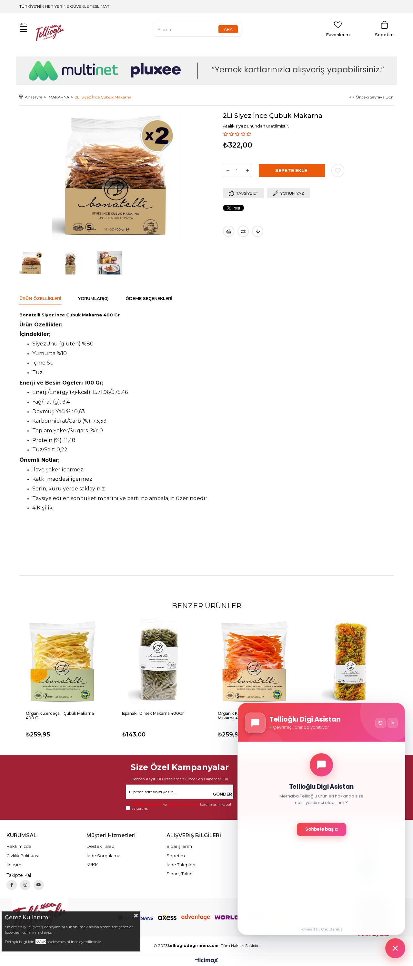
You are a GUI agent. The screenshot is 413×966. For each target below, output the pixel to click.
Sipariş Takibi (180, 873)
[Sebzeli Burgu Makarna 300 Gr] (350, 661)
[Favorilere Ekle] (337, 170)
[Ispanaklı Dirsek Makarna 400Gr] (159, 661)
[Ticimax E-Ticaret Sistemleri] (206, 961)
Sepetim (175, 855)
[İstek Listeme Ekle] (228, 231)
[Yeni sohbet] (380, 723)
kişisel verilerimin (183, 804)
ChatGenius (331, 929)
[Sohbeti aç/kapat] (395, 948)
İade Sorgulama (103, 855)
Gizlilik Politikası (22, 855)
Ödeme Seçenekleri (149, 298)
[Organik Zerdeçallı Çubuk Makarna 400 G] (62, 661)
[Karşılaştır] (243, 231)
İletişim (13, 864)
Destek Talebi (101, 846)
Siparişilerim (179, 846)
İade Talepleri (180, 864)
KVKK (92, 864)
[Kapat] (393, 723)
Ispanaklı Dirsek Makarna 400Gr (153, 713)
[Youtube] (39, 885)
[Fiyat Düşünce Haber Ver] (257, 231)
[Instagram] (25, 885)
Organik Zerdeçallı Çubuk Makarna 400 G (60, 715)
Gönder (222, 793)
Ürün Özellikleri (40, 298)
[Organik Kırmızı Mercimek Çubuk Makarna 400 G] (254, 661)
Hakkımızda (18, 846)
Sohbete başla (321, 829)
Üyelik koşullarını (147, 804)
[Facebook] (11, 885)
